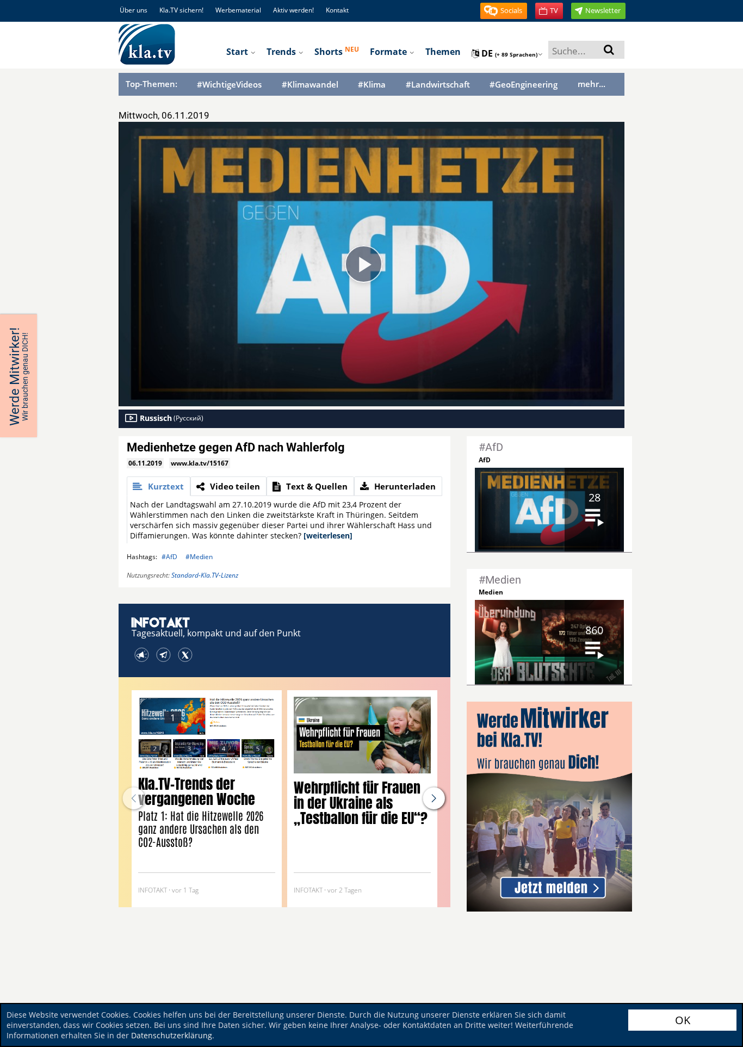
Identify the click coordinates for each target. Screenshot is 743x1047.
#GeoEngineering (524, 84)
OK (682, 1020)
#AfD (169, 556)
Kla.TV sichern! (181, 10)
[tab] (158, 486)
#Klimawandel (310, 84)
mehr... (591, 83)
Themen (443, 52)
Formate (389, 52)
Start (238, 52)
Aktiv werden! (293, 10)
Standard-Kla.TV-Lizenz (204, 575)
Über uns (133, 10)
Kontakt (337, 10)
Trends (282, 52)
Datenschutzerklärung (171, 1035)
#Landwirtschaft (438, 84)
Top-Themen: (151, 83)
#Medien (199, 556)
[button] (503, 11)
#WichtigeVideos (229, 84)
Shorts (336, 51)
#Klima (372, 84)
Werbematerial (238, 10)
